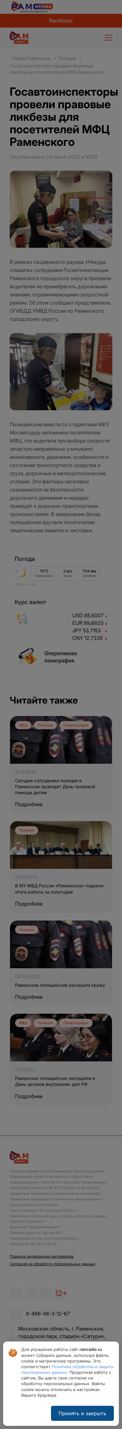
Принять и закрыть (82, 1413)
